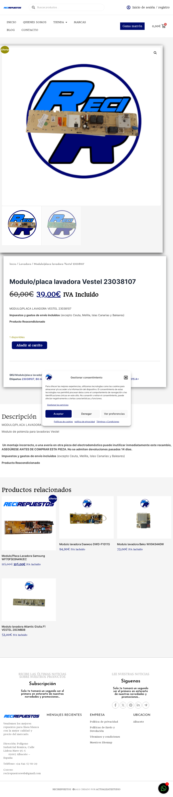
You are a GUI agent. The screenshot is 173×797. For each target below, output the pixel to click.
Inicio (11, 22)
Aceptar (59, 413)
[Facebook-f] (115, 705)
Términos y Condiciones (107, 421)
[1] (163, 790)
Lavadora (25, 264)
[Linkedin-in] (138, 705)
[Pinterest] (130, 705)
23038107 (28, 379)
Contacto (29, 30)
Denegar (86, 413)
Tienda (58, 22)
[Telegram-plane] (145, 705)
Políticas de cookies (63, 421)
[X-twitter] (123, 705)
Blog (11, 30)
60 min (40, 379)
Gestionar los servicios (57, 405)
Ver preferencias (114, 413)
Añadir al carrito (29, 345)
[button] (126, 377)
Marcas (80, 22)
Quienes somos (34, 22)
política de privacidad (85, 421)
